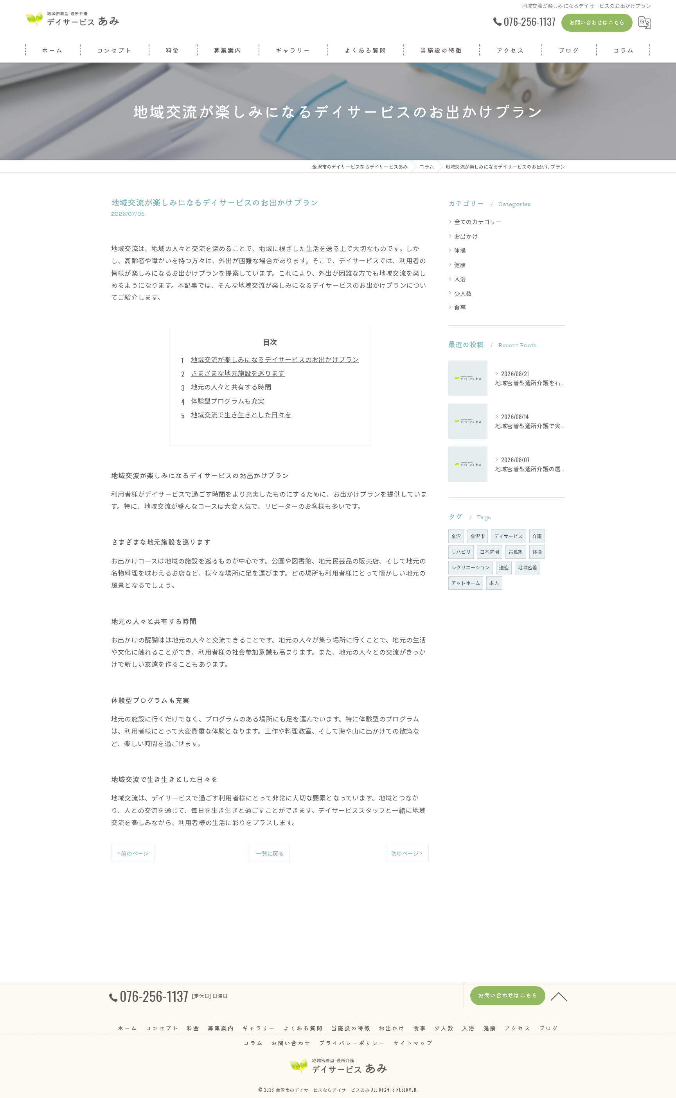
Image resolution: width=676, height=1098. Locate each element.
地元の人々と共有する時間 (231, 386)
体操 (460, 250)
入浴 (460, 278)
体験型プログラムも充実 (228, 400)
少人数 (463, 293)
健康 (460, 264)
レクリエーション (470, 567)
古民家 (516, 551)
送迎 (504, 567)
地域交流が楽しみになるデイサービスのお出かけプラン (275, 359)
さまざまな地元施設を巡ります (238, 373)
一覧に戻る (270, 853)
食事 (460, 307)
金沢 (456, 536)
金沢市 (478, 536)
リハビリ (461, 551)
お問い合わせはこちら (597, 22)
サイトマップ (413, 1043)
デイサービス (508, 536)
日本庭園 (489, 551)
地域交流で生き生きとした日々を (241, 414)
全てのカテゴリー (478, 221)
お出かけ (466, 236)
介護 (537, 536)
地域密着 (527, 567)
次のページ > (406, 853)
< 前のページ (133, 853)
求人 (494, 583)
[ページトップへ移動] (559, 996)
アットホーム (465, 583)
